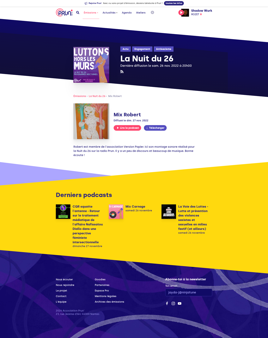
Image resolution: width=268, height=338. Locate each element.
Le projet (61, 290)
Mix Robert (115, 96)
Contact (61, 296)
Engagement (142, 49)
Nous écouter (64, 279)
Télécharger (156, 127)
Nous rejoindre (65, 285)
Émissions (90, 12)
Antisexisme (163, 49)
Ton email (171, 285)
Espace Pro (102, 290)
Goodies (100, 279)
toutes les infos (174, 3)
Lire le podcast (129, 127)
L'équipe (61, 301)
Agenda (127, 12)
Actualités (109, 12)
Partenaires (102, 285)
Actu (126, 49)
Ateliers (141, 12)
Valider (202, 292)
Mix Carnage (135, 206)
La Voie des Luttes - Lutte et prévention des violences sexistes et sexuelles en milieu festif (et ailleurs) (193, 218)
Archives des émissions (109, 301)
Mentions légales (105, 296)
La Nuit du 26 (97, 96)
